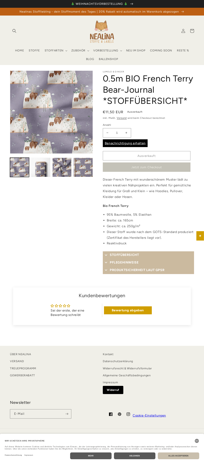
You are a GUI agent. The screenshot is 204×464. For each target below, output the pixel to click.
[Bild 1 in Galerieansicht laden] (19, 167)
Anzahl (107, 124)
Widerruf (113, 390)
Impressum (110, 382)
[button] (14, 31)
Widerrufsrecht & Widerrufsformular (127, 368)
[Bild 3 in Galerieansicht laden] (62, 167)
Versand (122, 118)
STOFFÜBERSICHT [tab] (124, 255)
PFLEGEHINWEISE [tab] (124, 262)
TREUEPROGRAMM (23, 368)
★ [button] (200, 235)
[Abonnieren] (66, 414)
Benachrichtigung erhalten (125, 143)
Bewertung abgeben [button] (128, 310)
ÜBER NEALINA (20, 354)
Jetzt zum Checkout (146, 167)
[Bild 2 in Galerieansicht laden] (40, 167)
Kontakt (108, 354)
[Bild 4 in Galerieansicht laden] (83, 167)
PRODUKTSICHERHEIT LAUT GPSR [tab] (137, 270)
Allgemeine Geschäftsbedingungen (127, 375)
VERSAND (17, 361)
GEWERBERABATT (22, 375)
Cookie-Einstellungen (149, 415)
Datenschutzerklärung (118, 361)
